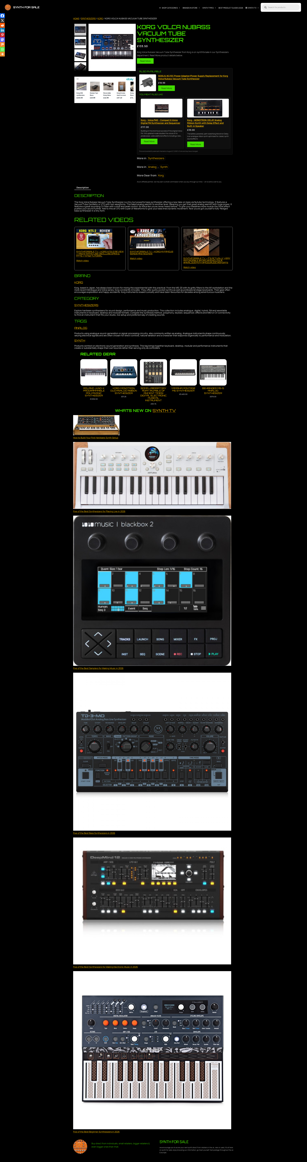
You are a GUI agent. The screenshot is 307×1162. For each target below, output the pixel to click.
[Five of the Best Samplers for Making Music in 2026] (152, 591)
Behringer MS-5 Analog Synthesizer (213, 390)
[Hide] (1, 59)
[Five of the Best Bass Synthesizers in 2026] (152, 752)
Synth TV (164, 410)
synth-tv (252, 8)
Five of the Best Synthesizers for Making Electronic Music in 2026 (105, 966)
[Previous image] (91, 47)
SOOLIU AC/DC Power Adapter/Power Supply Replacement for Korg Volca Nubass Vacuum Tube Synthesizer (193, 77)
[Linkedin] (2, 30)
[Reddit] (2, 25)
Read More (145, 61)
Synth (164, 167)
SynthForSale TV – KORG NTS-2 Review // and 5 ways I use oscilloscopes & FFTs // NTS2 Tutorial (100, 253)
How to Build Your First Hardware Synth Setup (95, 437)
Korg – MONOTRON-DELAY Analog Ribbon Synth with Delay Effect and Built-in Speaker (205, 123)
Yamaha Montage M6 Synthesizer (183, 389)
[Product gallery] (112, 47)
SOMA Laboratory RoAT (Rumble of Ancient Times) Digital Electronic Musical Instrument (153, 394)
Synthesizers (88, 18)
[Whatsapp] (2, 49)
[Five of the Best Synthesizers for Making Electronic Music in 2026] (152, 901)
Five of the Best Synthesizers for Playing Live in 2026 (99, 511)
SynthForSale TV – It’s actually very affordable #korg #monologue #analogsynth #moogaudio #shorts (206, 260)
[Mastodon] (2, 39)
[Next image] (132, 47)
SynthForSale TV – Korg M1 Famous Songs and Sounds (151, 252)
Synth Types (208, 8)
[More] (2, 54)
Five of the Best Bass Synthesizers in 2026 (94, 833)
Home (76, 18)
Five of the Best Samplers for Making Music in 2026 (98, 668)
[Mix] (2, 44)
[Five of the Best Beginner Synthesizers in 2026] (152, 1050)
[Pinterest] (2, 35)
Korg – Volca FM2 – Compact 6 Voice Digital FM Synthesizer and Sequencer (160, 121)
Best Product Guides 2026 (230, 8)
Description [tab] (83, 187)
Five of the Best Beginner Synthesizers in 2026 (96, 1131)
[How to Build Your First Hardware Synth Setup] (96, 425)
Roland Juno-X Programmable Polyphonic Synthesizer (94, 392)
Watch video (82, 260)
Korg (100, 18)
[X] (2, 20)
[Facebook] (2, 15)
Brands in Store (190, 8)
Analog (152, 167)
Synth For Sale (26, 7)
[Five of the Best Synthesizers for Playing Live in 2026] (152, 476)
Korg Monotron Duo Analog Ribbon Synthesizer (123, 390)
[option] (80, 42)
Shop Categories (170, 8)
